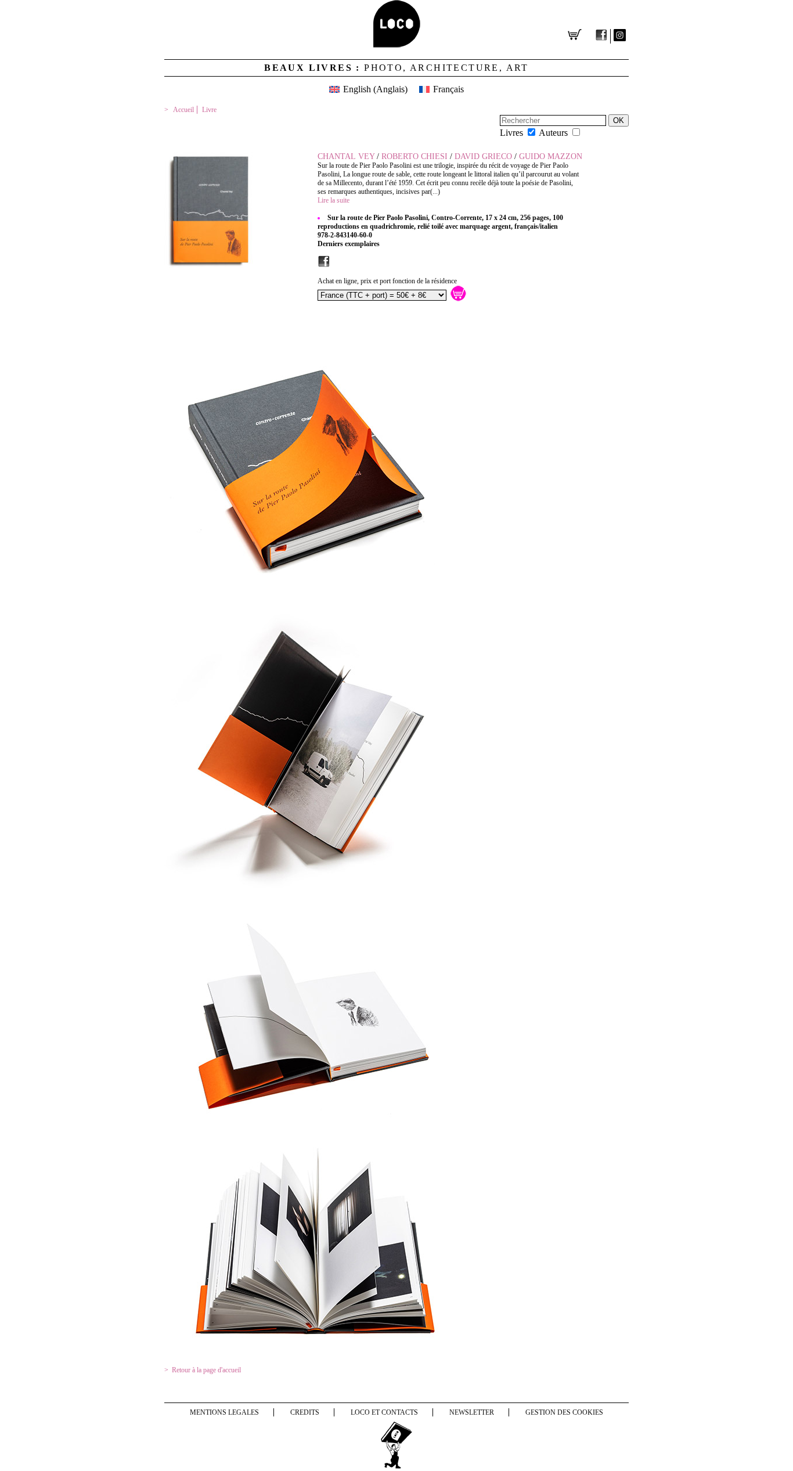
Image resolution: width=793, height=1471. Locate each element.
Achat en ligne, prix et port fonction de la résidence (387, 281)
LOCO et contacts (384, 1412)
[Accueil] (396, 44)
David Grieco (483, 156)
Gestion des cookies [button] (564, 1412)
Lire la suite (333, 200)
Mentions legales (224, 1412)
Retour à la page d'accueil (206, 1370)
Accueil (183, 110)
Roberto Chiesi (414, 156)
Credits (304, 1412)
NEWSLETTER (471, 1412)
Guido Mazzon (550, 156)
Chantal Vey (346, 156)
